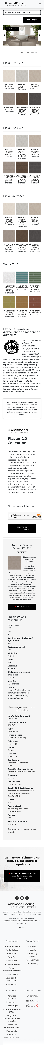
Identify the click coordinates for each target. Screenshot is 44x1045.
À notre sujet (12, 1006)
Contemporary (14, 811)
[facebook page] (17, 897)
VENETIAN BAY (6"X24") (22, 287)
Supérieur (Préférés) (17, 738)
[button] (20, 927)
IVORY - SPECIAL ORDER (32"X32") (9, 220)
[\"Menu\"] (40, 4)
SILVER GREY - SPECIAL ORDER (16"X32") (22, 153)
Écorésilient (11, 961)
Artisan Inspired (15, 809)
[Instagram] (22, 897)
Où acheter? (32, 996)
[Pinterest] (27, 897)
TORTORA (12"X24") (10, 108)
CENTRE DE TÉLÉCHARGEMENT (22, 528)
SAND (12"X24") (35, 85)
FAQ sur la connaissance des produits (11, 1018)
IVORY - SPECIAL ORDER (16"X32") (9, 152)
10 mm (11, 778)
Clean (25, 809)
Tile (9, 818)
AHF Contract (32, 960)
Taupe (11, 750)
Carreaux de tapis (12, 964)
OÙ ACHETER (23, 607)
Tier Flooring (32, 963)
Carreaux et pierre (11, 946)
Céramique (13, 731)
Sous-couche (12, 974)
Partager (33, 20)
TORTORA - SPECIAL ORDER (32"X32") (10, 246)
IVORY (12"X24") (9, 85)
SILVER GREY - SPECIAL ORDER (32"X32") (22, 221)
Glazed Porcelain (15, 784)
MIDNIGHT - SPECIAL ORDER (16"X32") (35, 178)
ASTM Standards (22, 793)
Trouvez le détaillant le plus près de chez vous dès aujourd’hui (23, 876)
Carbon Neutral (15, 772)
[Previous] (4, 35)
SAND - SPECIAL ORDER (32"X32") (35, 220)
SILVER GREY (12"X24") (22, 86)
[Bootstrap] (22, 905)
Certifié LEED (14, 796)
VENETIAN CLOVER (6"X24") (35, 287)
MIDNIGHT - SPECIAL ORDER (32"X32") (35, 246)
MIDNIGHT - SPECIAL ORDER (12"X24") (35, 110)
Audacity (32, 946)
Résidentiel (13, 763)
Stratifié (11, 957)
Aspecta (32, 950)
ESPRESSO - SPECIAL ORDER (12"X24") (23, 110)
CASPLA (11, 725)
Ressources (11, 1002)
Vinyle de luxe (12, 950)
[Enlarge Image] (9, 76)
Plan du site (11, 1031)
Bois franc (11, 954)
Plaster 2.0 (12, 744)
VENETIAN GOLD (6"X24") (10, 312)
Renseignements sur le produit (22, 709)
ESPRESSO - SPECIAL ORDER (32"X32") (23, 246)
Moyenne (12, 824)
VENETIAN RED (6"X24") (35, 312)
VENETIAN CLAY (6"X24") (22, 312)
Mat (9, 802)
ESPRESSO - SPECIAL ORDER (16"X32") (23, 178)
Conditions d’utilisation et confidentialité (20, 921)
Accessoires (11, 984)
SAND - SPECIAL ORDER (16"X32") (35, 152)
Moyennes (12, 756)
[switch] (37, 52)
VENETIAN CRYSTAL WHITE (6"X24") (10, 288)
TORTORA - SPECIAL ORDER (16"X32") (10, 178)
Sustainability (28, 772)
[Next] (39, 35)
